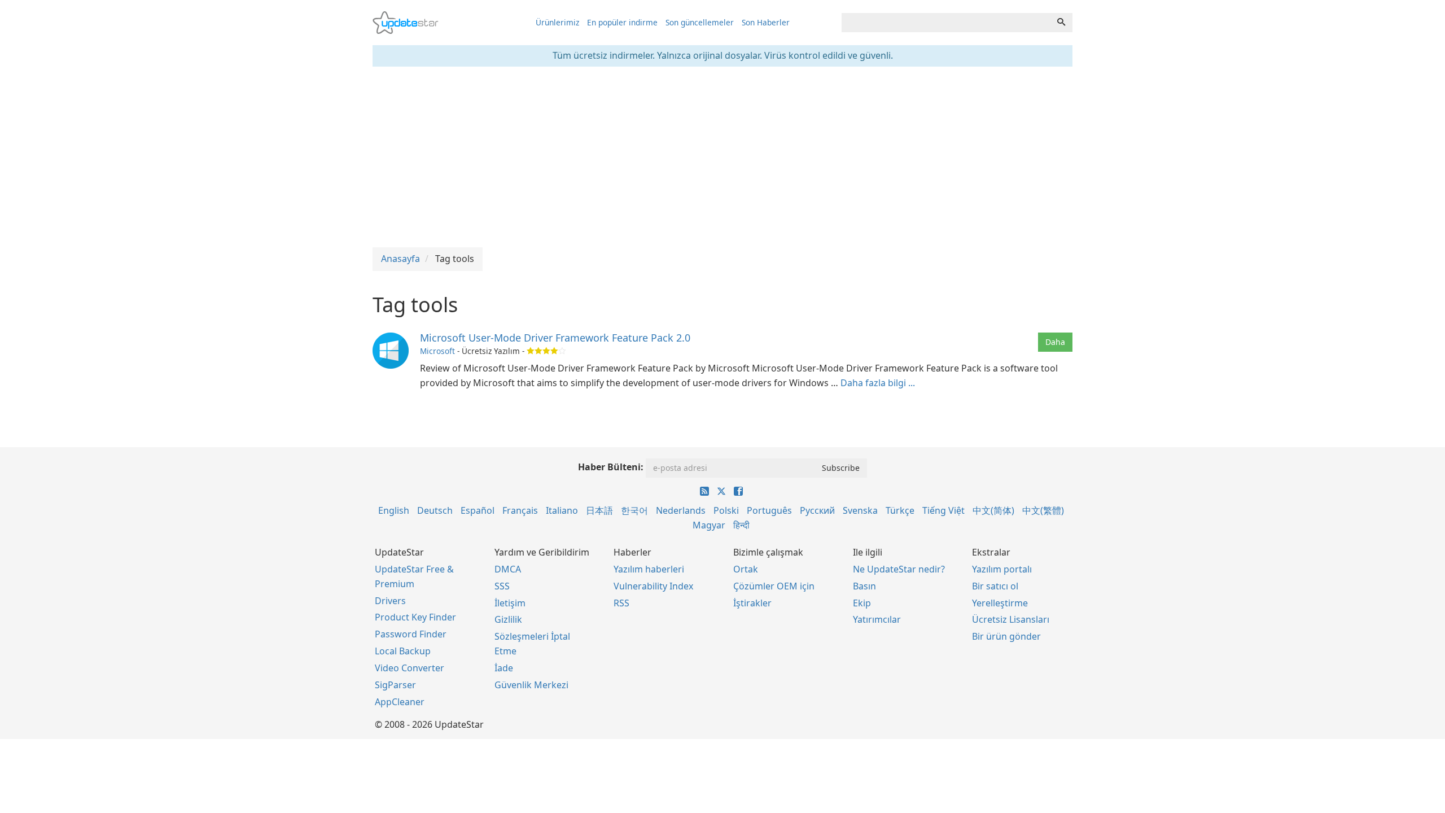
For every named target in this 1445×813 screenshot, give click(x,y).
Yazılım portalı (1002, 569)
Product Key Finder (415, 617)
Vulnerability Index (653, 586)
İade (503, 668)
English (393, 510)
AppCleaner (399, 702)
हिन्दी (741, 525)
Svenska (860, 510)
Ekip (862, 603)
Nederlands (681, 510)
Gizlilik (508, 619)
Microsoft (437, 351)
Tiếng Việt (943, 510)
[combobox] (946, 22)
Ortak (745, 569)
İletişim (510, 603)
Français (520, 510)
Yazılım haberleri (649, 569)
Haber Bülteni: (610, 467)
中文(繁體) (1043, 510)
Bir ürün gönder (1006, 636)
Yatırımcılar (877, 619)
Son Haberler (766, 22)
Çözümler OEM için (774, 586)
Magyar (709, 525)
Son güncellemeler (699, 22)
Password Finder (410, 634)
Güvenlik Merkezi (531, 685)
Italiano (562, 510)
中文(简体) (993, 510)
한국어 (634, 510)
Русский (817, 510)
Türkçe (900, 510)
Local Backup (403, 651)
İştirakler (752, 603)
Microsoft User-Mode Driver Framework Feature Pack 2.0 (555, 337)
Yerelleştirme (1000, 603)
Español (477, 510)
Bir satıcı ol (995, 586)
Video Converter (409, 668)
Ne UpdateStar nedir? (899, 569)
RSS (621, 603)
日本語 (599, 510)
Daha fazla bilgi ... (877, 383)
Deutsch (435, 510)
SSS (502, 586)
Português (769, 510)
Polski (726, 510)
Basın (864, 586)
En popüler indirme (622, 22)
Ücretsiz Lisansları (1010, 619)
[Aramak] (1061, 22)
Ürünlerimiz (557, 22)
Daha (1055, 341)
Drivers (390, 601)
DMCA (507, 569)
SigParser (395, 685)
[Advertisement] (722, 157)
